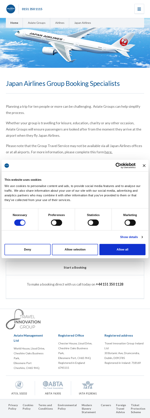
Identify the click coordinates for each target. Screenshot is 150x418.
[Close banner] (144, 165)
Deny (27, 249)
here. (108, 152)
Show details (129, 237)
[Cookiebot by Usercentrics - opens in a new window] (118, 165)
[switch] (56, 223)
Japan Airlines (82, 22)
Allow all (122, 249)
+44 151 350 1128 (109, 284)
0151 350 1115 (32, 9)
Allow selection (75, 249)
